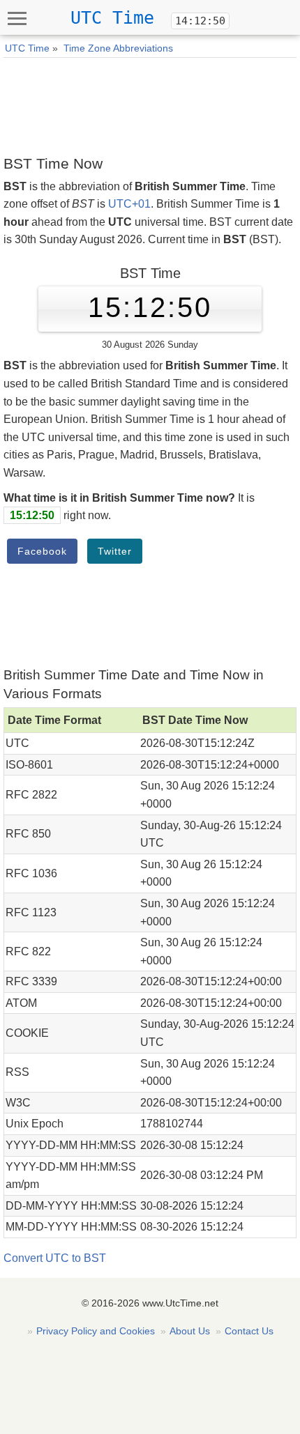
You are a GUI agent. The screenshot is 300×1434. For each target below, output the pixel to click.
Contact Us (249, 1330)
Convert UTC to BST (54, 1258)
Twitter (115, 551)
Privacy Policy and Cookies (95, 1330)
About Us (190, 1330)
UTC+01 (129, 204)
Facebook (42, 551)
